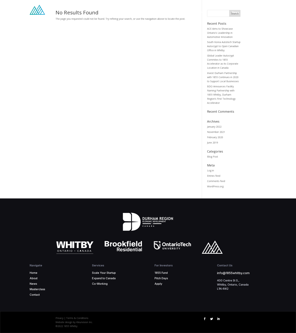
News (235, 12)
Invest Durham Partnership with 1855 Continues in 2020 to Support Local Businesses (223, 77)
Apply (158, 283)
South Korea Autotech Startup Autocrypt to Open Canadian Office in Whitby (224, 46)
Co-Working (100, 283)
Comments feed (216, 181)
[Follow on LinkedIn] (218, 319)
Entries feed (213, 175)
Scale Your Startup (104, 272)
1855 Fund (161, 272)
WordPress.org (215, 186)
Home (33, 272)
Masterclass (221, 12)
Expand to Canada (104, 278)
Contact (261, 12)
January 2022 (214, 126)
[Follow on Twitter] (211, 319)
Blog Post (212, 156)
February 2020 (215, 137)
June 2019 (212, 142)
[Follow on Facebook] (204, 319)
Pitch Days (161, 278)
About (34, 278)
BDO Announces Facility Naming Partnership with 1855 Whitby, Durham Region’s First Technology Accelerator (221, 94)
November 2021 (216, 132)
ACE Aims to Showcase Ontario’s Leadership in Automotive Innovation (220, 33)
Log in (210, 170)
